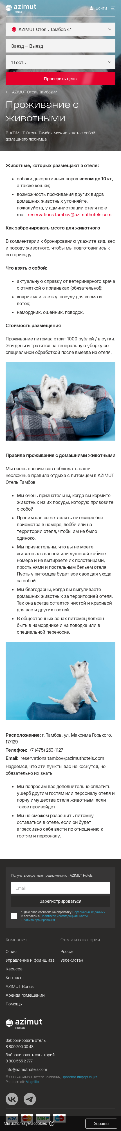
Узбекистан (71, 959)
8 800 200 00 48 (19, 1046)
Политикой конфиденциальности (64, 916)
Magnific (32, 1082)
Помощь (14, 1003)
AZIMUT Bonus (19, 986)
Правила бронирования (38, 920)
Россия (67, 951)
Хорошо (101, 1123)
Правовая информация (79, 1077)
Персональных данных (88, 912)
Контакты (15, 977)
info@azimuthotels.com (26, 1069)
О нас (11, 951)
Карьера (14, 968)
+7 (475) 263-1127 (46, 749)
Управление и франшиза (30, 959)
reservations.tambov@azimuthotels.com (69, 214)
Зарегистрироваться (60, 901)
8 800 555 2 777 (19, 1060)
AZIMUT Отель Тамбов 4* (34, 91)
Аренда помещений (25, 994)
